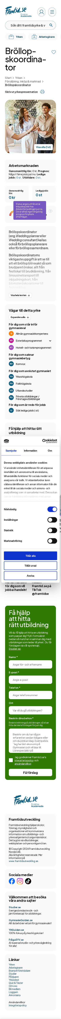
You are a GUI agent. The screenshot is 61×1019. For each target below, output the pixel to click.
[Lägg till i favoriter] (54, 52)
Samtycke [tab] (11, 450)
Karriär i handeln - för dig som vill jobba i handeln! (17, 586)
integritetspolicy (24, 760)
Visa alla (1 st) (43, 147)
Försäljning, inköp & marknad (23, 81)
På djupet (14, 976)
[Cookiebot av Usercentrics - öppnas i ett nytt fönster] (43, 441)
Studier (13, 973)
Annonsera (14, 995)
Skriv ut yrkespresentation (21, 91)
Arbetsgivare (16, 967)
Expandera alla (18, 317)
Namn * (13, 657)
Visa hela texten (18, 295)
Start (8, 78)
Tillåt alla (31, 555)
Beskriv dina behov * (21, 718)
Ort (11, 702)
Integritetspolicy (18, 1005)
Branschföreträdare (19, 970)
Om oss (13, 985)
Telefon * (14, 687)
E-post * (14, 672)
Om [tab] (50, 450)
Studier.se (15, 648)
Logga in (13, 992)
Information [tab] (30, 450)
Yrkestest (14, 979)
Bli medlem (15, 988)
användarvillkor (23, 763)
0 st (18, 177)
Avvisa (30, 575)
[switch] (52, 519)
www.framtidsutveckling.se (23, 860)
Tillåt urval (30, 565)
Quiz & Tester (16, 982)
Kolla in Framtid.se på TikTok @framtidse (41, 587)
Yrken (18, 78)
